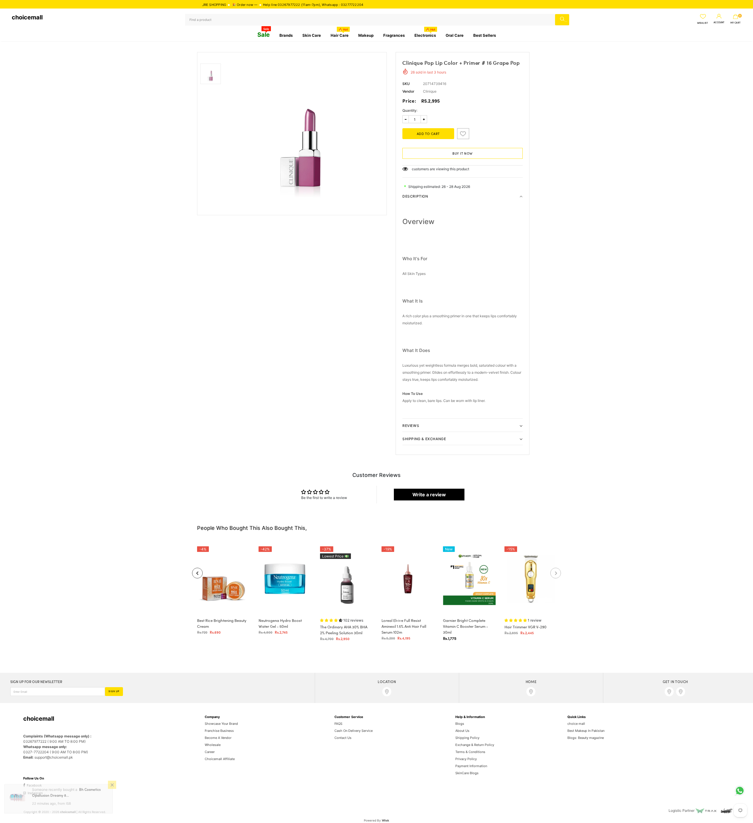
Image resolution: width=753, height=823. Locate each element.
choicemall (27, 17)
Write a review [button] (429, 495)
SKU (406, 83)
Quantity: (409, 110)
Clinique (430, 91)
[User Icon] (719, 16)
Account (719, 22)
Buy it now (462, 154)
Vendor (408, 91)
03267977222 (263, 5)
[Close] (112, 790)
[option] (305, 133)
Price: (409, 101)
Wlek (385, 820)
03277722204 (327, 5)
